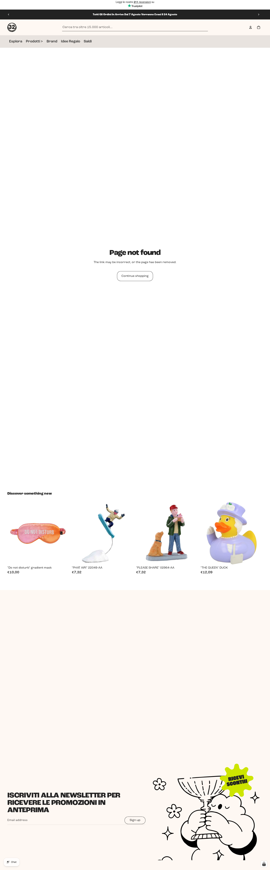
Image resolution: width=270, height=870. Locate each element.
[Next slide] (259, 14)
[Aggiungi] (64, 558)
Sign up (135, 820)
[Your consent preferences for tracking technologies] (264, 864)
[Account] (250, 27)
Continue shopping (135, 276)
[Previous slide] (9, 14)
